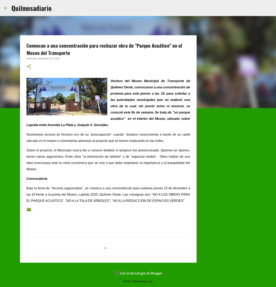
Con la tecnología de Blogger (140, 273)
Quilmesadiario (31, 8)
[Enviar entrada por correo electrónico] (28, 211)
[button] (28, 67)
